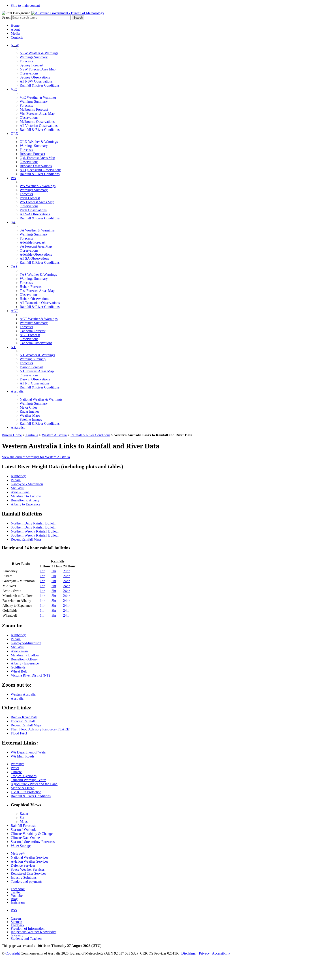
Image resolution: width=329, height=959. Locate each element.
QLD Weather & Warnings (39, 142)
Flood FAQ (19, 733)
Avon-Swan (19, 651)
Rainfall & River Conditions (40, 85)
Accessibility (221, 953)
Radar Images (29, 411)
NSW (15, 45)
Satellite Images (31, 419)
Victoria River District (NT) (30, 675)
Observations (29, 73)
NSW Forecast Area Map (38, 69)
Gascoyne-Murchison (26, 643)
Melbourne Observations (37, 121)
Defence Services (23, 865)
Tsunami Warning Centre (28, 780)
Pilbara (16, 480)
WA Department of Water (29, 752)
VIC (14, 89)
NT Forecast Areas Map (37, 371)
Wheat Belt (19, 671)
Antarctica (18, 427)
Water (15, 768)
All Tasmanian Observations (40, 303)
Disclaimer (189, 953)
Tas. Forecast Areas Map (37, 291)
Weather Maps (30, 415)
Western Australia (54, 435)
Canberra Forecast (32, 331)
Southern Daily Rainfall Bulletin (33, 527)
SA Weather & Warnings (37, 230)
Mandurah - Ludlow (25, 655)
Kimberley (18, 476)
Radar (24, 813)
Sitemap (16, 922)
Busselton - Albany (24, 659)
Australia (17, 391)
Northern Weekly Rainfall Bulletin (35, 531)
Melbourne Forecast (34, 109)
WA (13, 178)
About (15, 29)
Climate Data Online (25, 838)
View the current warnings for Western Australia (36, 457)
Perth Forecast (30, 198)
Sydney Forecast (31, 65)
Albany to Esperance (25, 504)
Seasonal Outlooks (24, 830)
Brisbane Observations (36, 166)
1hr (42, 571)
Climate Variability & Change (32, 834)
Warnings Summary (34, 57)
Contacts (17, 37)
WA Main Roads (22, 756)
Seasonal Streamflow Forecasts (33, 842)
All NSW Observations (36, 81)
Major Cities (28, 407)
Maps (24, 821)
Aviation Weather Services (29, 861)
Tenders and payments (26, 881)
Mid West (17, 488)
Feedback (17, 925)
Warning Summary (33, 359)
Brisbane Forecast (32, 154)
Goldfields (18, 667)
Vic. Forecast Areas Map (37, 113)
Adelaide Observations (36, 254)
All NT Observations (34, 383)
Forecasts (26, 61)
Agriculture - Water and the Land (34, 784)
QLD (14, 134)
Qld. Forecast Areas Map (37, 158)
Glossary (17, 935)
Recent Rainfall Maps (26, 539)
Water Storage (21, 846)
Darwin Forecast (31, 367)
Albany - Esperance (25, 663)
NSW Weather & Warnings (39, 53)
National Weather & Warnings (41, 399)
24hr (66, 571)
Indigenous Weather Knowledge (33, 932)
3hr (53, 571)
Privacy (204, 953)
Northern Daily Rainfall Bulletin (33, 523)
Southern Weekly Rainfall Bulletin (35, 535)
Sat (22, 817)
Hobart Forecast (31, 287)
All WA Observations (35, 214)
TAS (14, 266)
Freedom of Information (28, 928)
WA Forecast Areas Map (37, 202)
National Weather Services (29, 857)
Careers (16, 918)
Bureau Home (12, 435)
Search (6, 17)
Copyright (12, 953)
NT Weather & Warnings (37, 355)
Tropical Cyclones (23, 776)
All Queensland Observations (40, 170)
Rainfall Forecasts (23, 825)
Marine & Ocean (22, 788)
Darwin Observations (35, 379)
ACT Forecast (30, 335)
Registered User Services (28, 873)
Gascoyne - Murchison (27, 484)
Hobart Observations (34, 299)
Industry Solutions (23, 877)
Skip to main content (25, 5)
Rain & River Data (24, 717)
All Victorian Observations (39, 125)
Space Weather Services (28, 869)
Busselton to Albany (25, 500)
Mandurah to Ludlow (26, 496)
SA (13, 222)
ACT (14, 311)
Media (15, 33)
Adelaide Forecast (32, 242)
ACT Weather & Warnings (39, 319)
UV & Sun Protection (26, 792)
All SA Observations (34, 258)
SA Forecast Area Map (36, 246)
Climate (16, 772)
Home (15, 25)
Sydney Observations (35, 77)
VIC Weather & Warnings (38, 97)
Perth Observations (33, 210)
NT (13, 347)
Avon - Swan (20, 492)
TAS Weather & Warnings (38, 274)
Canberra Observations (36, 343)
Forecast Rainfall (23, 721)
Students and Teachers (26, 938)
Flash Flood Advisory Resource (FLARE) (40, 729)
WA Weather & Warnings (38, 186)
